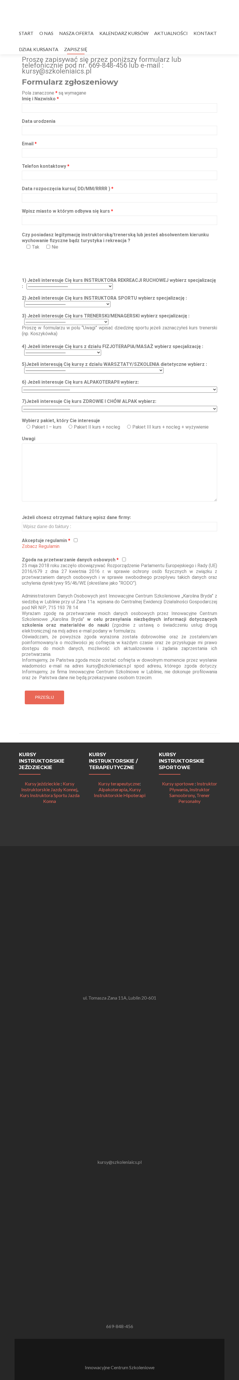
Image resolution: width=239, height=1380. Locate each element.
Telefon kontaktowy (45, 166)
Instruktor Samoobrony (189, 792)
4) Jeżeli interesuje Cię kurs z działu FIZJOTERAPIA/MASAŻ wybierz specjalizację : (112, 346)
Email (29, 143)
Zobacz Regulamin (40, 546)
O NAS (46, 33)
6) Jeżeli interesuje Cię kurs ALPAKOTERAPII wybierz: (80, 382)
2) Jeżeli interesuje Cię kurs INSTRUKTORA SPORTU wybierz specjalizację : (104, 298)
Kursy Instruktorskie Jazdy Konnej (49, 786)
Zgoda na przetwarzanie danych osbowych (70, 560)
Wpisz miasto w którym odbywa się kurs (67, 211)
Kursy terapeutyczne (119, 783)
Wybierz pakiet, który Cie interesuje (61, 420)
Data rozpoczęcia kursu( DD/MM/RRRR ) (67, 188)
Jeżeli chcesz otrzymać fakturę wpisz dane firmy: (76, 517)
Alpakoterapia (113, 789)
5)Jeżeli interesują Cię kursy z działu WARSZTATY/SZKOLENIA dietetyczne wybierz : (114, 364)
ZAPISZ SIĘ (75, 49)
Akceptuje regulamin (46, 540)
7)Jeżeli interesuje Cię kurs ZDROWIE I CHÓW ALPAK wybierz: (89, 401)
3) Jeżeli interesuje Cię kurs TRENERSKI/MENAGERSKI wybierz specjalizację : (105, 316)
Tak (35, 247)
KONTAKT (205, 33)
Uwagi (28, 438)
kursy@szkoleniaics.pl (119, 1162)
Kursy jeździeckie (42, 783)
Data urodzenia (38, 121)
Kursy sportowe (178, 783)
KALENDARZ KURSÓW (123, 33)
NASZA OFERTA (76, 33)
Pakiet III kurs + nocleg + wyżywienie (170, 427)
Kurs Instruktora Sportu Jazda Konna (50, 798)
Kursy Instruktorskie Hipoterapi (119, 792)
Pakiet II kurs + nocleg (97, 427)
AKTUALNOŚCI (171, 33)
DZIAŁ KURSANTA (38, 49)
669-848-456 (119, 1326)
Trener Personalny (194, 798)
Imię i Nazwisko (40, 99)
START (26, 33)
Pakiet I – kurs (46, 427)
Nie (55, 247)
